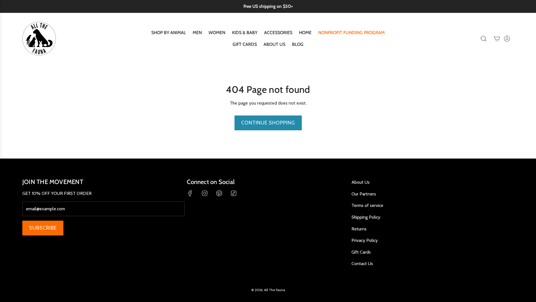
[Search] (483, 38)
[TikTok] (233, 193)
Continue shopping (268, 123)
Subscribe (43, 228)
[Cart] (497, 38)
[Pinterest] (219, 193)
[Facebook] (190, 193)
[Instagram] (204, 193)
